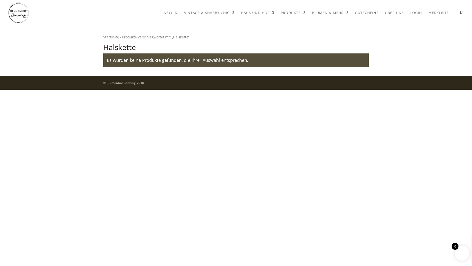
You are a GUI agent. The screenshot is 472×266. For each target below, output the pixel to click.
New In (171, 13)
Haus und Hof (255, 13)
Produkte (291, 13)
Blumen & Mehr (328, 13)
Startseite (111, 37)
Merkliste (438, 13)
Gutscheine (367, 13)
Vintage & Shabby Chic (207, 13)
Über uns (394, 13)
